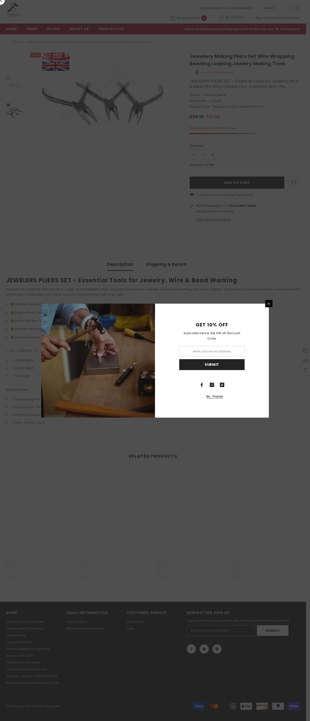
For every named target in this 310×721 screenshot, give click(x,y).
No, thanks (214, 396)
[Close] (268, 303)
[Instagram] (212, 385)
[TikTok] (222, 385)
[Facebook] (202, 385)
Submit (212, 364)
